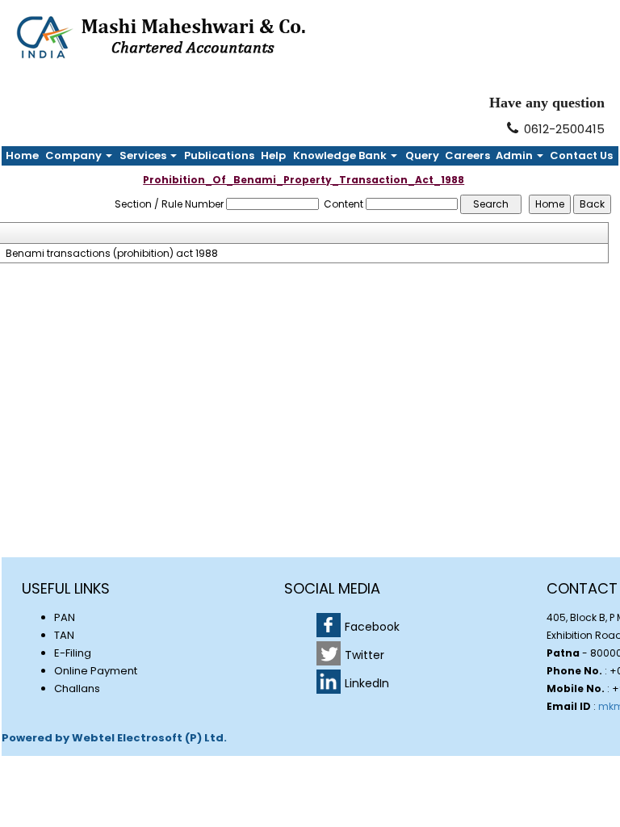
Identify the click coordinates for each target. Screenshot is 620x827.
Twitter (364, 655)
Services (144, 155)
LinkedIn (367, 683)
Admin (515, 155)
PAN (64, 617)
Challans (77, 688)
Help (273, 155)
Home (22, 155)
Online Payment (95, 670)
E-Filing (72, 653)
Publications (219, 155)
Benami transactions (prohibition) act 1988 (112, 253)
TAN (64, 635)
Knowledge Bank (341, 155)
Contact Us (581, 155)
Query (422, 155)
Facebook (372, 627)
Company (74, 155)
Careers (467, 155)
